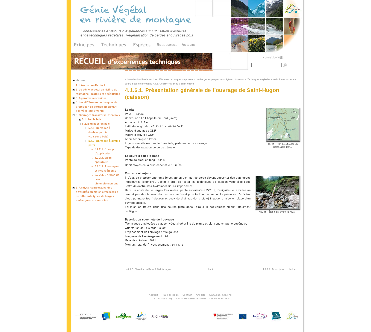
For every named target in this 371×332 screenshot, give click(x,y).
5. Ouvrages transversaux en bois (98, 115)
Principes (85, 45)
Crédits (200, 294)
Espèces (140, 45)
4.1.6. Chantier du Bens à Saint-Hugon (173, 83)
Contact (187, 294)
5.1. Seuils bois (92, 119)
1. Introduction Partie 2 (137, 79)
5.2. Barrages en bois (96, 123)
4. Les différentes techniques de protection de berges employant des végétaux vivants (196, 79)
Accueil (81, 80)
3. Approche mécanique (91, 98)
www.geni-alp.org (220, 294)
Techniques (113, 45)
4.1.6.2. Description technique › (280, 269)
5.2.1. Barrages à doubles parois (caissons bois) (99, 132)
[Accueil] (136, 16)
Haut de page (170, 294)
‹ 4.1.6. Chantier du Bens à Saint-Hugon (148, 269)
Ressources (167, 45)
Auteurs (188, 45)
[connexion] (273, 57)
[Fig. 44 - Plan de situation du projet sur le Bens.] (283, 140)
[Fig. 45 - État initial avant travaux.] (277, 208)
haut (210, 269)
